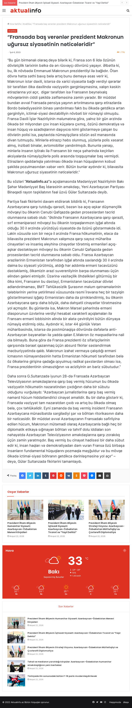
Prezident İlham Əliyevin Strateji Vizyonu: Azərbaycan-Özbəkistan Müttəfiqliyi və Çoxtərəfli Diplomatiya (106, 527)
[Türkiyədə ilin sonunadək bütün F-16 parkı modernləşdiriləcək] (16, 680)
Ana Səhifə (15, 24)
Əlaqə (126, 702)
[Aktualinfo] (25, 10)
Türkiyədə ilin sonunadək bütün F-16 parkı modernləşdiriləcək (62, 676)
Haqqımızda (115, 702)
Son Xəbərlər (66, 606)
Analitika (27, 24)
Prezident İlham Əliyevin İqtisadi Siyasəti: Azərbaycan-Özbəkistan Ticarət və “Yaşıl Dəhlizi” (64, 2)
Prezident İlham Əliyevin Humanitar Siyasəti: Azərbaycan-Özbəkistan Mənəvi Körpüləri (22, 527)
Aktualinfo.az (17, 702)
